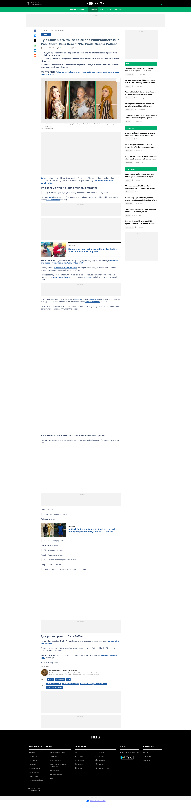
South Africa (129, 74)
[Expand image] (118, 80)
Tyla (43, 178)
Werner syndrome (54, 684)
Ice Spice (88, 277)
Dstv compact (86, 684)
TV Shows (117, 9)
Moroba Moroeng (65, 48)
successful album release (65, 267)
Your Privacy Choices (98, 801)
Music (109, 9)
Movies (102, 9)
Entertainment (78, 9)
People (128, 86)
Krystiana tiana (100, 684)
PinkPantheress (92, 301)
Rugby (128, 215)
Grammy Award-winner (61, 277)
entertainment (53, 199)
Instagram (93, 299)
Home (43, 30)
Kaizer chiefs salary (71, 684)
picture (77, 299)
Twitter (50, 679)
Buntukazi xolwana (54, 687)
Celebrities (93, 9)
